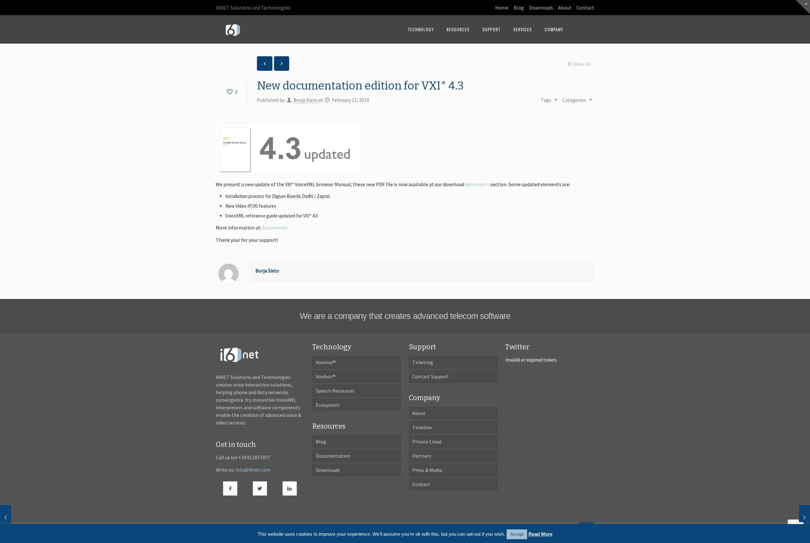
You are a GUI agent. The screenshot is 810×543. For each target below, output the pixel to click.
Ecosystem (328, 405)
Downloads (541, 7)
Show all (582, 64)
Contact (585, 7)
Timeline (422, 427)
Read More (540, 534)
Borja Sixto (305, 100)
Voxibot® (325, 376)
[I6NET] (233, 29)
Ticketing (422, 362)
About (564, 7)
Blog (519, 7)
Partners (421, 456)
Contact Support (430, 376)
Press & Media (427, 470)
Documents (274, 227)
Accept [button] (516, 534)
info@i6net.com (253, 470)
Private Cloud (426, 441)
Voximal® (326, 362)
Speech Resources (335, 390)
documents (477, 184)
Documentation (333, 456)
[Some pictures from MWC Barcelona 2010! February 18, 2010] (792, 517)
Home (501, 7)
